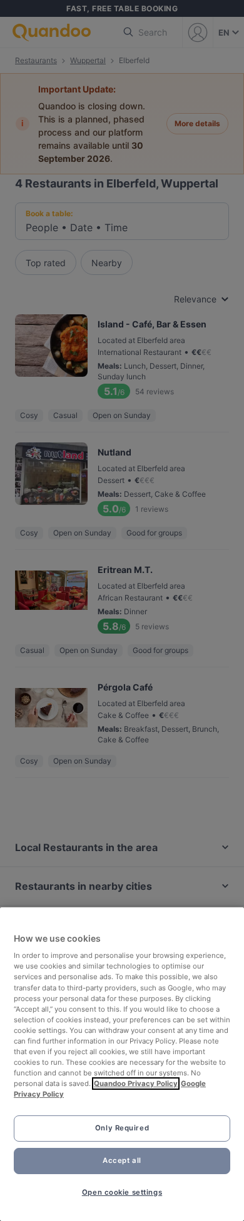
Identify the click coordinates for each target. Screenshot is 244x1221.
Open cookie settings (122, 1192)
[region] (122, 1064)
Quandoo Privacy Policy (136, 1083)
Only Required (122, 1128)
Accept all (122, 1160)
